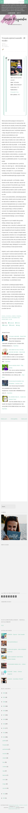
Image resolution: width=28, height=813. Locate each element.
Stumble (12, 325)
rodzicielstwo (6, 317)
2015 (4, 724)
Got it (19, 13)
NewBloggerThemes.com (14, 808)
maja (4, 771)
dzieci (3, 316)
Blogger (17, 806)
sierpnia (4, 758)
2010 (4, 798)
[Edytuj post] (3, 49)
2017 (4, 715)
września (4, 753)
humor (14, 316)
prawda (18, 316)
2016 (4, 719)
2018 (4, 710)
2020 (4, 702)
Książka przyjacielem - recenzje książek (18, 805)
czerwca (4, 766)
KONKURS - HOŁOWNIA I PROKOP (15, 679)
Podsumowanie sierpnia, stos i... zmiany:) (16, 664)
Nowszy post (4, 419)
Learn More (11, 13)
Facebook (11, 323)
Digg (18, 325)
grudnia (4, 740)
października (5, 749)
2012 (4, 737)
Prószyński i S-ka (14, 92)
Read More (15, 346)
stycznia (4, 788)
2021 (4, 697)
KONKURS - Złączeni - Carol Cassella (15, 634)
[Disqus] (14, 441)
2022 (4, 693)
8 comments (6, 46)
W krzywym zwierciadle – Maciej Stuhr (17, 336)
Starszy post (24, 419)
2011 (4, 794)
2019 (4, 706)
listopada (5, 745)
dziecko (8, 316)
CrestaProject (12, 807)
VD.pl (2, 625)
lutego (4, 784)
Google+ (6, 325)
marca (4, 779)
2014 (4, 728)
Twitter (18, 323)
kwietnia (4, 775)
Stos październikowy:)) (12, 642)
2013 (4, 732)
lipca (4, 762)
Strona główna (14, 419)
